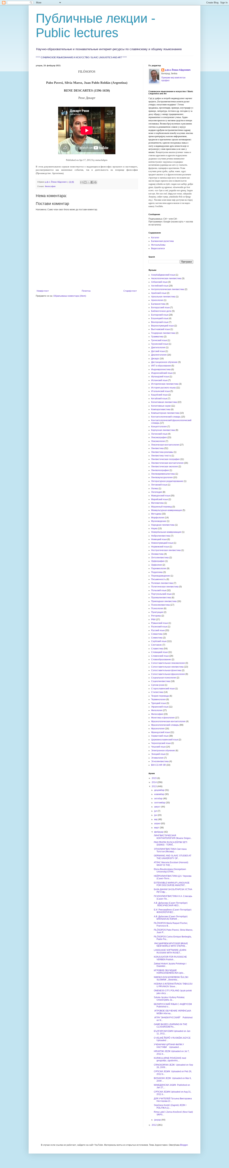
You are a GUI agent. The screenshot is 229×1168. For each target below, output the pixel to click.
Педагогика (157, 572)
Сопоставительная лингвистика (167, 667)
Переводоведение (160, 576)
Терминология (158, 699)
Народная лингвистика (162, 525)
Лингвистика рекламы (162, 452)
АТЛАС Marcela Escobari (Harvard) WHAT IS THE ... (171, 863)
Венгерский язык (159, 322)
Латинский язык (159, 434)
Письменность (158, 579)
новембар (159, 794)
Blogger (184, 1145)
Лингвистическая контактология (167, 463)
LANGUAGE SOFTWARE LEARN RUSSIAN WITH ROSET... (170, 951)
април (157, 823)
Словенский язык (160, 656)
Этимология (157, 758)
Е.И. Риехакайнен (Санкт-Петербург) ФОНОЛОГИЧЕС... (173, 910)
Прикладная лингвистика (164, 601)
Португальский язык (161, 594)
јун (156, 815)
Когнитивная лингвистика (164, 402)
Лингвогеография (160, 470)
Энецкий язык (158, 754)
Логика (154, 488)
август (157, 806)
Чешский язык (158, 747)
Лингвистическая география (165, 459)
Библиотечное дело (161, 311)
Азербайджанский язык (163, 275)
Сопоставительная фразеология (168, 674)
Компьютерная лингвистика (165, 413)
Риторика (156, 616)
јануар (157, 1120)
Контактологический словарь (166, 417)
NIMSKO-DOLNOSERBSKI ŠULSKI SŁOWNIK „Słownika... (171, 978)
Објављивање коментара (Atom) (69, 296)
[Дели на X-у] (88, 182)
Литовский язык (159, 485)
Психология (157, 608)
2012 (154, 1125)
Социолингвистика (160, 681)
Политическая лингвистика (165, 586)
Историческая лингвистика (164, 384)
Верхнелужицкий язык (162, 325)
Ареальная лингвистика (163, 296)
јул (156, 811)
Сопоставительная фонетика (166, 670)
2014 (154, 782)
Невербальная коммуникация (166, 532)
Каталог (155, 237)
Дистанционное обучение (164, 362)
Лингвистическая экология (164, 466)
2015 (154, 778)
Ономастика (157, 554)
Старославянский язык (163, 688)
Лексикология (158, 441)
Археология (157, 300)
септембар (160, 802)
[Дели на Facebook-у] (92, 182)
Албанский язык (159, 282)
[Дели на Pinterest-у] (95, 182)
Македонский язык (160, 495)
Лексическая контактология (165, 445)
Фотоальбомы (158, 245)
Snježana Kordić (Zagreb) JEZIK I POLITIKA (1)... (170, 1106)
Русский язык (158, 630)
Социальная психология (163, 677)
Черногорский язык (161, 743)
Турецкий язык (158, 703)
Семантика (156, 634)
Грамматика (157, 336)
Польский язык (158, 590)
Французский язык (160, 732)
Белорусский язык (160, 307)
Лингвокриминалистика (163, 474)
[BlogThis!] (85, 182)
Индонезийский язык (161, 373)
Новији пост (43, 291)
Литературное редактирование (167, 481)
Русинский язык (159, 626)
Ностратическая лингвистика (166, 550)
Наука (154, 528)
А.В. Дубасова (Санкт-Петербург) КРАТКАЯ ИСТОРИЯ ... (170, 917)
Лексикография (159, 437)
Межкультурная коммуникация (166, 510)
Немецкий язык (159, 539)
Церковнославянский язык (164, 739)
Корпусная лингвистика (163, 430)
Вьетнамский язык (160, 329)
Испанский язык (159, 380)
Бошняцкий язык (159, 318)
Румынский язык (159, 623)
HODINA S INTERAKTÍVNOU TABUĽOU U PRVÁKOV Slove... (173, 985)
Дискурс (155, 358)
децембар (159, 790)
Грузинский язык (159, 344)
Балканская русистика (162, 241)
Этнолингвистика (160, 761)
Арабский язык (158, 293)
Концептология (159, 426)
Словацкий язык (159, 652)
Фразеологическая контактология (168, 721)
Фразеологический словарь (165, 725)
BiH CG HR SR (158, 765)
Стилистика (157, 692)
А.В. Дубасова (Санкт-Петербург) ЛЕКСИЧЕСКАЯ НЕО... (170, 904)
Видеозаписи (158, 248)
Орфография (158, 561)
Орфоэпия (156, 565)
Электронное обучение (163, 750)
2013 (154, 786)
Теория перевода (160, 696)
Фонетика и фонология (163, 717)
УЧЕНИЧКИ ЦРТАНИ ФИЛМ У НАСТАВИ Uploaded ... (169, 1045)
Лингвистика (157, 448)
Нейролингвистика (160, 536)
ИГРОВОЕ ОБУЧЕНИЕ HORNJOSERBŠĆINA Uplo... (169, 971)
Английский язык (159, 286)
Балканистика (158, 304)
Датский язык (158, 351)
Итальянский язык (160, 391)
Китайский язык (159, 398)
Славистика (157, 648)
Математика (157, 503)
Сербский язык (158, 641)
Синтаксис (156, 645)
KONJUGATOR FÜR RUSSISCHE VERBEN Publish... (170, 958)
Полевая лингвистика (162, 583)
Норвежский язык (160, 546)
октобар (158, 798)
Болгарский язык (159, 315)
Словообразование (161, 659)
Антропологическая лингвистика (167, 289)
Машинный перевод (161, 506)
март (157, 827)
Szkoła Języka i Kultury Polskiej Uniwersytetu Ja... (169, 998)
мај (156, 819)
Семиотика (156, 637)
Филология (156, 710)
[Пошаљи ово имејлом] (82, 182)
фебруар (159, 832)
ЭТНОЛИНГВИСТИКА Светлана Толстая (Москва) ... (170, 850)
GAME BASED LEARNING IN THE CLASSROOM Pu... (170, 1025)
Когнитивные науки (161, 406)
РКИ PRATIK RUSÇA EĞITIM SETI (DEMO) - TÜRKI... (170, 843)
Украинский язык (159, 707)
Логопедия (156, 492)
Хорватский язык (159, 736)
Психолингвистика (160, 605)
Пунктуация (157, 612)
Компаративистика (160, 409)
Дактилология (158, 347)
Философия (50, 186)
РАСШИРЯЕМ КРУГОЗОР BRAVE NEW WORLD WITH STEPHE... (171, 944)
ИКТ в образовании (161, 365)
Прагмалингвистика (161, 597)
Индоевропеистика (161, 369)
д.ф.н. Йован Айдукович (178, 70)
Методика (156, 514)
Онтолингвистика (160, 557)
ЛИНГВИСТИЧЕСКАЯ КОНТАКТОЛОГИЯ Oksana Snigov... (173, 836)
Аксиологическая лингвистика (166, 278)
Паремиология (158, 568)
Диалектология (159, 355)
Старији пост (130, 291)
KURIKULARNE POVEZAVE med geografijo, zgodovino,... (170, 1059)
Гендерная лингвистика (163, 333)
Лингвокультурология (162, 477)
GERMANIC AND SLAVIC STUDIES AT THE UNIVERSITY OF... (172, 856)
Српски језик (157, 685)
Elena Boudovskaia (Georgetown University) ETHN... (170, 870)
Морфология (157, 517)
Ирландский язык (160, 376)
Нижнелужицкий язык (162, 543)
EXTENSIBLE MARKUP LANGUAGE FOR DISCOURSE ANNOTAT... (171, 884)
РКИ (153, 619)
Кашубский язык (159, 395)
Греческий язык (159, 340)
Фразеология (158, 728)
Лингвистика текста (161, 455)
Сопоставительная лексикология (168, 663)
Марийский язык (159, 499)
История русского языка (163, 387)
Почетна (86, 291)
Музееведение (158, 521)
